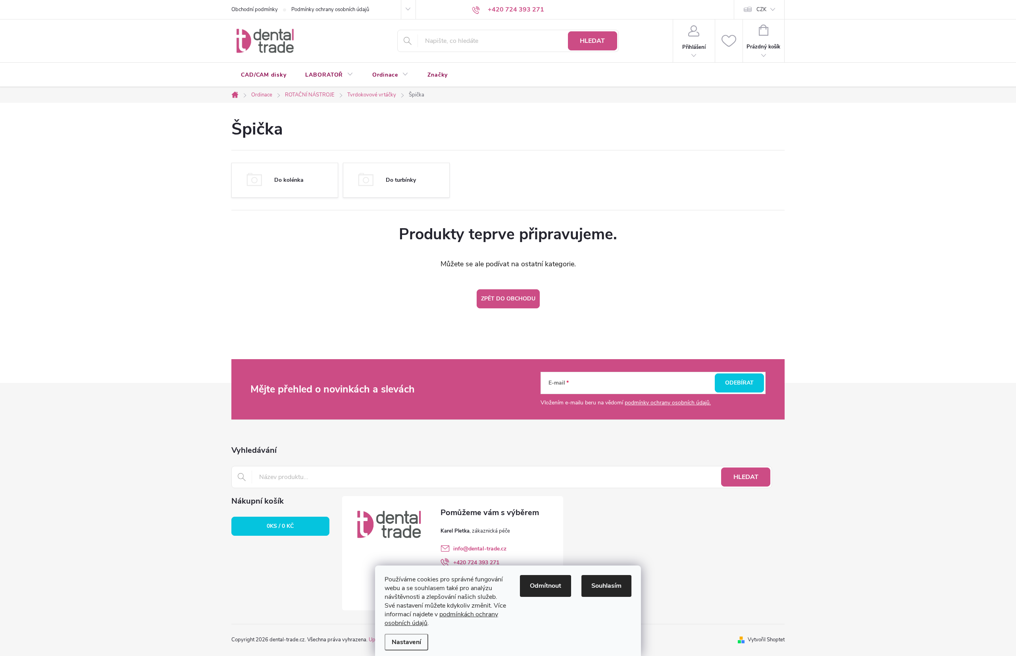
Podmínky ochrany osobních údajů (330, 9)
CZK (761, 9)
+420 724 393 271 (476, 562)
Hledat (592, 41)
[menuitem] (263, 75)
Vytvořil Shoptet (766, 639)
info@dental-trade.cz (479, 548)
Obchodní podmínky (254, 9)
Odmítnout (545, 585)
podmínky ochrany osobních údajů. (668, 402)
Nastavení (406, 642)
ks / (280, 526)
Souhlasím (606, 585)
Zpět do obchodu (508, 298)
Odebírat (739, 383)
